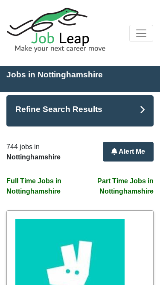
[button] (141, 33)
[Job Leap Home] (60, 30)
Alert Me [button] (131, 151)
